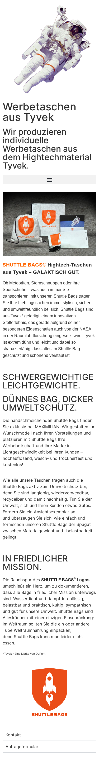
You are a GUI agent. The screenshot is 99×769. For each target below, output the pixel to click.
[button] (49, 179)
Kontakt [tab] (13, 734)
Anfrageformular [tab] (22, 746)
